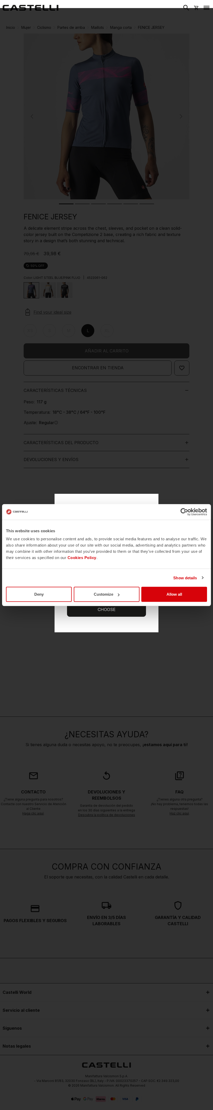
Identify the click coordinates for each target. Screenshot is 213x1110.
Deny (39, 594)
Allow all (174, 594)
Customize (103, 594)
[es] (30, 8)
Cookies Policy (82, 557)
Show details (185, 577)
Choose (107, 609)
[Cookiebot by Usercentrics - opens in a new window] (184, 512)
